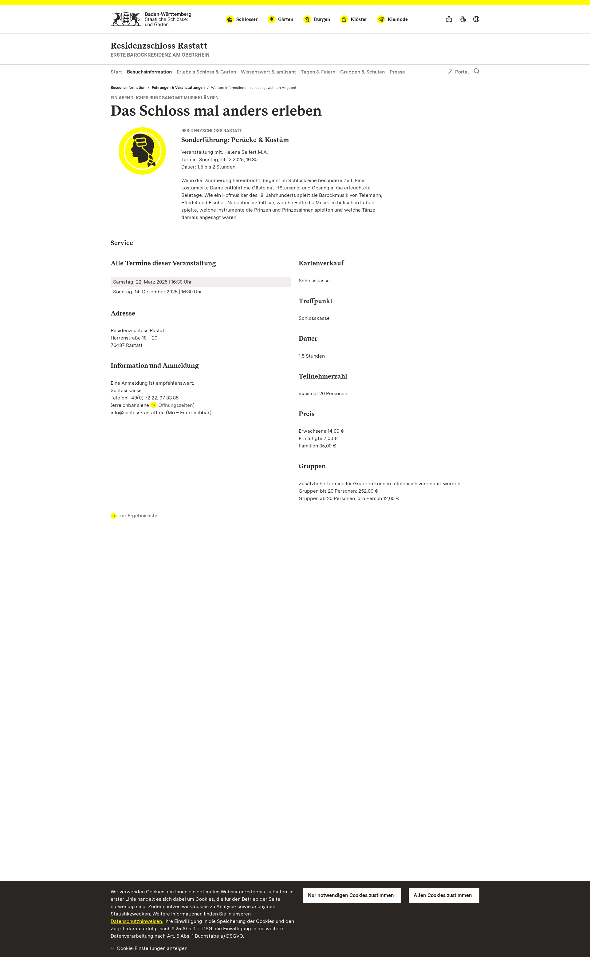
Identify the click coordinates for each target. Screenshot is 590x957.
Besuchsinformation (149, 72)
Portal (462, 72)
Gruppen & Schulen (362, 72)
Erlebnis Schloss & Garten (206, 72)
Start (116, 72)
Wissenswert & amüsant (268, 72)
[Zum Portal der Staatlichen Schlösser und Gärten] (151, 19)
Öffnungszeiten (175, 405)
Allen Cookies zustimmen (443, 895)
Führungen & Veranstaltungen (178, 87)
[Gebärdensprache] (462, 19)
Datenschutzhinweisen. (137, 921)
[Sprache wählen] (476, 19)
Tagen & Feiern (318, 72)
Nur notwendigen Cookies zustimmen (351, 895)
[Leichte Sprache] (448, 19)
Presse (397, 72)
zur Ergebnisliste (138, 515)
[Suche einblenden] (476, 71)
